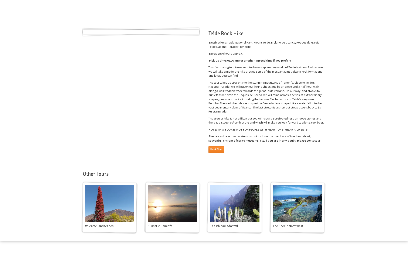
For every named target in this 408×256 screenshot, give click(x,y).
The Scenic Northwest (288, 226)
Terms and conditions (301, 248)
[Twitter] (323, 14)
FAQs (322, 248)
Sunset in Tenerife (160, 226)
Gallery (231, 14)
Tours (217, 14)
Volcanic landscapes (99, 226)
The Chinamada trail (224, 226)
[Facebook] (318, 14)
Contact (290, 14)
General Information (254, 14)
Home (204, 14)
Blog (276, 14)
